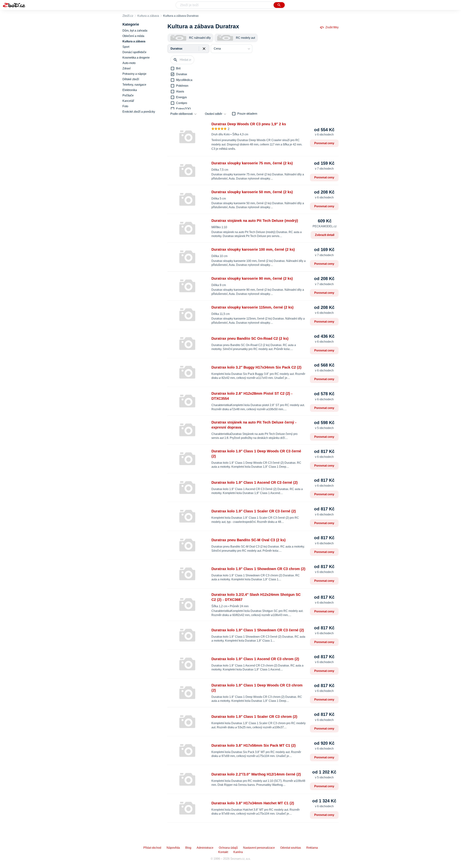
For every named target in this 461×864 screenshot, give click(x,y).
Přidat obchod (152, 847)
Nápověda (173, 847)
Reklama (312, 847)
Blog (188, 847)
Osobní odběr (213, 113)
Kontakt (223, 852)
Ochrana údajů (228, 847)
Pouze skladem (247, 113)
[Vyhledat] (279, 5)
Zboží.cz (127, 15)
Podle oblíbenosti (181, 113)
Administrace (205, 847)
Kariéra (238, 852)
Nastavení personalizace (259, 847)
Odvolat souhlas (290, 847)
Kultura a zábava (148, 15)
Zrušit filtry (332, 27)
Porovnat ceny (324, 143)
